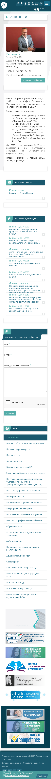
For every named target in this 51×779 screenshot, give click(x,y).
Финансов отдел (14, 461)
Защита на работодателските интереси (25, 473)
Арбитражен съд (14, 541)
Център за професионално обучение (24, 520)
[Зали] (29, 4)
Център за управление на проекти (23, 490)
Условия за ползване (11, 763)
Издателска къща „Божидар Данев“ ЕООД (23, 575)
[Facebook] (25, 4)
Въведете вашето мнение (17, 365)
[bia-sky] (25, 619)
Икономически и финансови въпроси (24, 502)
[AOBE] (25, 638)
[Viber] (18, 4)
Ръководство (12, 437)
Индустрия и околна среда (19, 508)
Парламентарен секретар (18, 449)
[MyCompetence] (25, 738)
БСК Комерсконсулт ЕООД (19, 588)
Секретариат (12, 561)
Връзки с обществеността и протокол (25, 443)
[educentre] (25, 695)
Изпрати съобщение (33, 80)
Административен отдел (18, 555)
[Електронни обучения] (25, 652)
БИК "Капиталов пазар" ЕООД (21, 567)
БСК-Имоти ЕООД (15, 582)
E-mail (8, 354)
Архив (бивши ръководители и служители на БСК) (21, 595)
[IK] (25, 680)
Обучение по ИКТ (15, 526)
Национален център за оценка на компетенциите (22, 548)
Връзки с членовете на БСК (19, 467)
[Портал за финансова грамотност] (25, 666)
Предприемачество (15, 496)
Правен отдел (13, 455)
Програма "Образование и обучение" (24, 514)
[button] (41, 4)
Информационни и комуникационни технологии (23, 533)
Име (7, 344)
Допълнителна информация (16, 775)
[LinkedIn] (22, 4)
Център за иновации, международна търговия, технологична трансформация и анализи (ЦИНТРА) (24, 482)
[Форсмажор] (25, 714)
